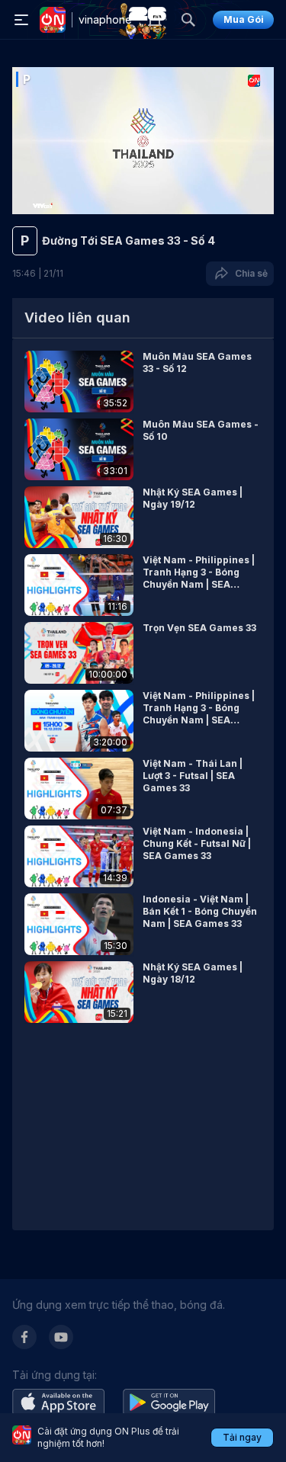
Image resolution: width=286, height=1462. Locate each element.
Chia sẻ (249, 273)
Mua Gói (243, 19)
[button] (143, 381)
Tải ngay (242, 1437)
